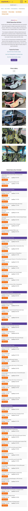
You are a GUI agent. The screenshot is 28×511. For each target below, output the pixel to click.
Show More (14, 60)
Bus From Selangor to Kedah (7, 301)
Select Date (4, 179)
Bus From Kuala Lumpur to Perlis (8, 237)
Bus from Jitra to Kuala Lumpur (14, 57)
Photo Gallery (11, 12)
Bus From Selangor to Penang (7, 292)
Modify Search (13, 5)
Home (2, 8)
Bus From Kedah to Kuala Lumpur (8, 345)
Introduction (4, 12)
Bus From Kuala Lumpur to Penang (8, 172)
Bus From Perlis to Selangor (7, 487)
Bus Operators (14, 8)
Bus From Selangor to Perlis (7, 323)
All (14, 71)
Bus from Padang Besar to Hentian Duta (14, 54)
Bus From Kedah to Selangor (7, 405)
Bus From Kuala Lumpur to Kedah (8, 189)
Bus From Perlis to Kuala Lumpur (8, 427)
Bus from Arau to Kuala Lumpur (14, 51)
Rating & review (5, 14)
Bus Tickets (7, 8)
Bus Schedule (18, 12)
